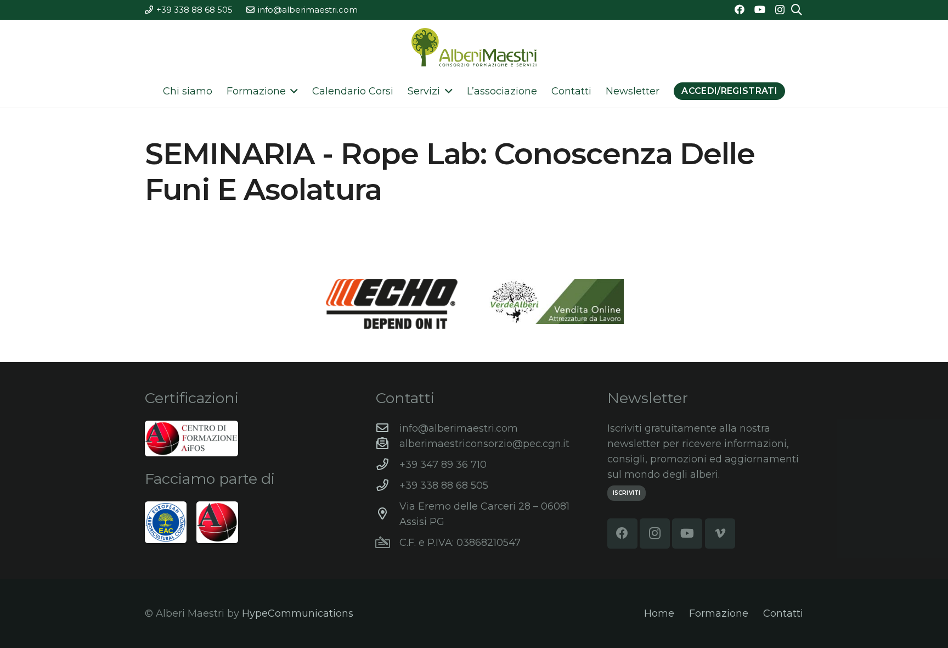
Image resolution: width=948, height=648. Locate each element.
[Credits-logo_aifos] (191, 438)
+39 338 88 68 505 (443, 485)
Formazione (718, 613)
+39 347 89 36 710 (443, 465)
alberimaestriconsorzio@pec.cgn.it (484, 444)
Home (659, 613)
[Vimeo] (720, 533)
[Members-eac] (166, 522)
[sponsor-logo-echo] (391, 303)
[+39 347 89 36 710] (387, 465)
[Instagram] (780, 9)
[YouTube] (759, 9)
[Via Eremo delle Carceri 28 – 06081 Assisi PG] (387, 514)
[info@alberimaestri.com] (387, 428)
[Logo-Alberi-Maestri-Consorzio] (474, 47)
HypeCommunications (297, 613)
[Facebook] (739, 9)
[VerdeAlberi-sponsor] (556, 301)
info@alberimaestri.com (458, 428)
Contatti (783, 613)
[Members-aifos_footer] (217, 522)
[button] (292, 91)
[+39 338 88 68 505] (387, 485)
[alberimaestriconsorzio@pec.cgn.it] (387, 444)
